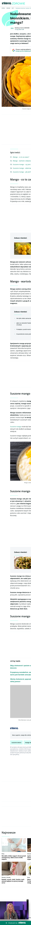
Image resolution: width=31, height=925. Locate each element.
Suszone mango (15, 427)
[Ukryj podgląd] (28, 900)
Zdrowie (8, 8)
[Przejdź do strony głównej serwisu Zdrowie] (18, 3)
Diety (13, 8)
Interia (3, 8)
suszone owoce (16, 742)
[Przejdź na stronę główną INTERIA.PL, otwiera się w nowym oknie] (6, 3)
